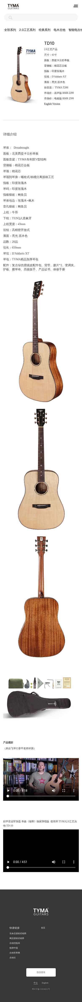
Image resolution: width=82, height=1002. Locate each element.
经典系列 (44, 29)
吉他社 (12, 957)
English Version (52, 103)
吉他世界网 (14, 953)
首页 (43, 928)
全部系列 (10, 29)
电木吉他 (59, 29)
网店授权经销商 (16, 938)
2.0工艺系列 (27, 29)
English (45, 983)
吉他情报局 (14, 943)
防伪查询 (41, 972)
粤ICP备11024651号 (41, 989)
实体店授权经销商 (17, 933)
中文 (36, 983)
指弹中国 (13, 948)
